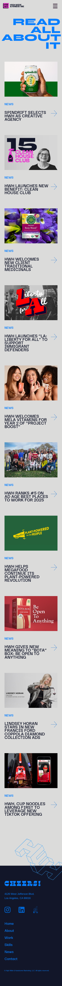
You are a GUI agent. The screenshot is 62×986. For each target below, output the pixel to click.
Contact (11, 958)
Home (9, 922)
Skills (8, 944)
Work (9, 936)
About (9, 929)
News (9, 951)
